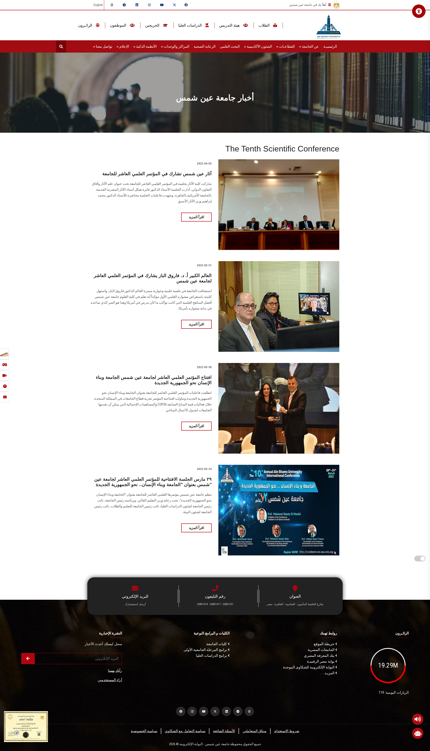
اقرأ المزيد (196, 217)
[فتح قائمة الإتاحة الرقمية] (419, 11)
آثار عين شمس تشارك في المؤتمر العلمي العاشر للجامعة (157, 173)
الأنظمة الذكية (146, 46)
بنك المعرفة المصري (319, 655)
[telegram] (124, 5)
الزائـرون (85, 25)
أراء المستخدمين (110, 680)
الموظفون (118, 25)
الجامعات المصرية (321, 650)
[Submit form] (28, 658)
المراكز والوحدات (176, 46)
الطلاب (264, 25)
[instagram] (149, 5)
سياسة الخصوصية (144, 731)
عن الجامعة (310, 46)
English (98, 5)
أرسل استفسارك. (135, 604)
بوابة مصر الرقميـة (321, 661)
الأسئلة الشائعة (224, 731)
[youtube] (162, 5)
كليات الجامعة (217, 644)
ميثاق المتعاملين (255, 731)
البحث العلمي (230, 46)
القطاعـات (286, 46)
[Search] (61, 46)
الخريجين (152, 25)
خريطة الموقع (324, 644)
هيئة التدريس (230, 25)
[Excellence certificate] (26, 726)
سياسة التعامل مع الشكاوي (185, 731)
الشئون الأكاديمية (259, 46)
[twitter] (174, 5)
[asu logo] (329, 25)
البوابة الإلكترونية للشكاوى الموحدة (309, 667)
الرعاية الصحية (204, 46)
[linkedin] (137, 5)
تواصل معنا (103, 46)
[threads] (112, 5)
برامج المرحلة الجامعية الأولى (206, 650)
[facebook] (186, 5)
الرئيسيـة (330, 46)
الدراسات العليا (190, 25)
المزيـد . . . (327, 673)
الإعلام (123, 46)
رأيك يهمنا (115, 670)
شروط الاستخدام (286, 731)
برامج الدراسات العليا (212, 655)
